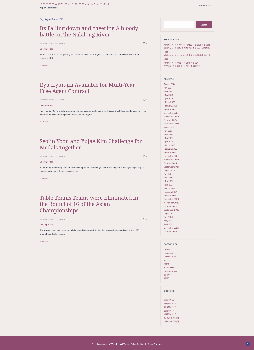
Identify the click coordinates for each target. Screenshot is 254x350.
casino (167, 249)
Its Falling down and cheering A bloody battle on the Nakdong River (89, 31)
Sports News (169, 267)
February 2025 (170, 148)
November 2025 (171, 116)
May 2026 (168, 95)
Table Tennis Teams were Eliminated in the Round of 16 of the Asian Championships (89, 204)
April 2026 (168, 98)
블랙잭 (167, 274)
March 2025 (169, 145)
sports (167, 260)
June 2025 (168, 134)
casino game (169, 253)
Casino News (170, 256)
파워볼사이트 (170, 307)
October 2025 (170, 120)
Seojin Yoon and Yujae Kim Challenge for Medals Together (91, 144)
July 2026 (168, 87)
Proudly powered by (107, 344)
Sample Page (205, 5)
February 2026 (170, 105)
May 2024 (168, 181)
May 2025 (168, 138)
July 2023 (168, 217)
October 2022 (170, 231)
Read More (44, 65)
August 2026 (169, 84)
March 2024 (169, 188)
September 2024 (171, 166)
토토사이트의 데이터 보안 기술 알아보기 (182, 66)
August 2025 (169, 127)
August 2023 (169, 213)
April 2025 (168, 141)
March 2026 (169, 102)
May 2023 (168, 220)
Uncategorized (46, 48)
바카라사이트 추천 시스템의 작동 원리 (181, 62)
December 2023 (171, 199)
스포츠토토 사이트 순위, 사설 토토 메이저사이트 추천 (74, 4)
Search (204, 24)
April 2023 (168, 224)
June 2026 (168, 91)
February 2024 (170, 192)
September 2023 (171, 209)
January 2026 (170, 109)
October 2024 (170, 163)
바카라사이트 (170, 314)
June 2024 (168, 177)
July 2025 (168, 130)
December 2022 (171, 227)
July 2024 (168, 174)
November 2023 (171, 202)
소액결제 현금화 (171, 317)
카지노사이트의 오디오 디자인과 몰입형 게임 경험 (187, 44)
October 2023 (170, 206)
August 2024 (169, 170)
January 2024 (170, 195)
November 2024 (171, 159)
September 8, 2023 (47, 43)
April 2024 (168, 184)
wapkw (62, 43)
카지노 (167, 278)
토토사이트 (169, 299)
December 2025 (171, 113)
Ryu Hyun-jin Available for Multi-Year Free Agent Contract (87, 88)
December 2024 (171, 156)
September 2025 (171, 123)
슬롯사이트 (169, 310)
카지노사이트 (170, 303)
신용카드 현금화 (171, 321)
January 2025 (170, 152)
